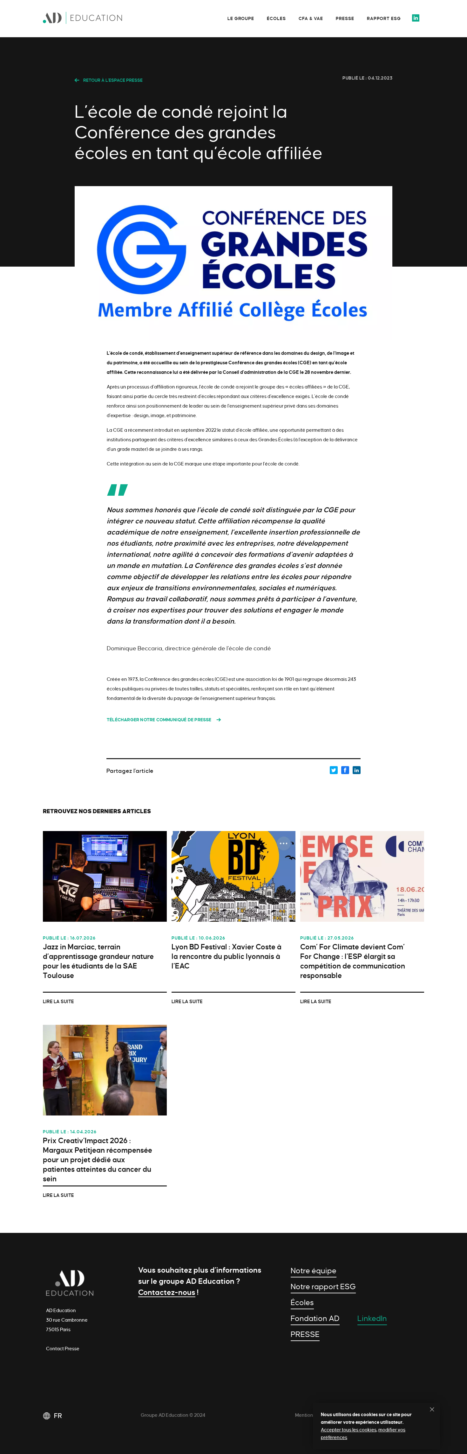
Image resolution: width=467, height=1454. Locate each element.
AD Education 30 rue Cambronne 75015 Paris (67, 1320)
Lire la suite (58, 1001)
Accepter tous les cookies (348, 1429)
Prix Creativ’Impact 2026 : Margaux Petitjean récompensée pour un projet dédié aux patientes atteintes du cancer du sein (97, 1160)
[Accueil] (90, 19)
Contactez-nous (166, 1292)
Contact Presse (62, 1348)
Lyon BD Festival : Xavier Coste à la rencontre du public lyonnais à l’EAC (226, 956)
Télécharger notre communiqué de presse (159, 719)
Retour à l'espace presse (112, 80)
